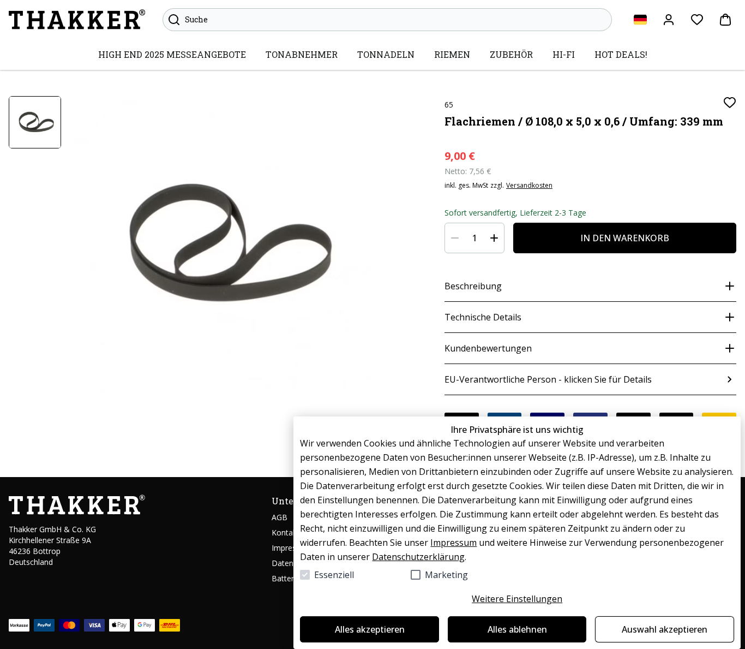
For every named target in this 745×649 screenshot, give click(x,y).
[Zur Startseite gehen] (77, 19)
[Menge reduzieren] (455, 238)
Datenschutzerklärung (418, 557)
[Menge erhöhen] (494, 238)
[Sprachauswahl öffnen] (640, 20)
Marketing (446, 575)
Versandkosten (529, 185)
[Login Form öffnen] (669, 20)
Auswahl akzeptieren (664, 629)
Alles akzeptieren (370, 629)
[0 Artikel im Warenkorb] (725, 20)
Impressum (453, 543)
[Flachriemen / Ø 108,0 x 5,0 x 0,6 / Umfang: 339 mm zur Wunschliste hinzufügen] (729, 102)
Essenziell (334, 575)
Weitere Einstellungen (517, 599)
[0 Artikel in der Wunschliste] (697, 20)
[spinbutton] (474, 238)
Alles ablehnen (517, 629)
